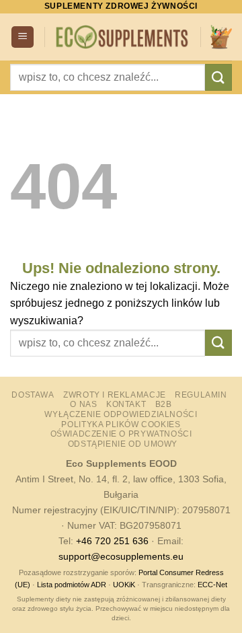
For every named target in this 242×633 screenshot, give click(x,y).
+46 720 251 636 (112, 540)
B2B (163, 404)
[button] (22, 37)
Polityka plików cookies (120, 424)
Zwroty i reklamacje (114, 395)
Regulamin (201, 395)
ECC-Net (212, 585)
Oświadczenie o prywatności (121, 434)
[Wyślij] (218, 77)
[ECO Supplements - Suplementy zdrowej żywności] (122, 36)
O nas (83, 404)
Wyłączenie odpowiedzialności (120, 414)
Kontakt (126, 404)
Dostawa (32, 395)
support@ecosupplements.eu (121, 556)
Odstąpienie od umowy (122, 444)
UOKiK (124, 585)
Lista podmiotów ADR (71, 585)
